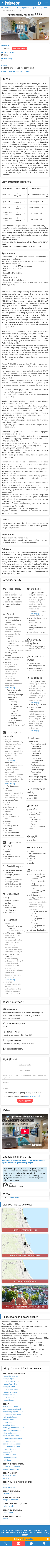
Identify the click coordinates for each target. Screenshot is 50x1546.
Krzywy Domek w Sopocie (25, 1281)
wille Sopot (7, 1460)
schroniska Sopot (9, 1454)
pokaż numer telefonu (20, 48)
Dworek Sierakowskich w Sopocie (25, 1255)
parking (6, 1478)
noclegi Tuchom (9, 1386)
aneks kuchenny (9, 1487)
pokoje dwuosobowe (11, 1469)
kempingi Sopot (9, 1425)
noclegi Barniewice (10, 1376)
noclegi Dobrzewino (10, 1389)
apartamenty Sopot (10, 1406)
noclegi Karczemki (10, 1392)
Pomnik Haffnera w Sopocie (25, 1230)
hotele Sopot (8, 1422)
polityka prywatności (11, 1532)
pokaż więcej (10, 688)
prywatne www (13, 1197)
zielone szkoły (8, 1506)
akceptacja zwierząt (10, 1475)
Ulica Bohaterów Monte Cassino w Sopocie (25, 1307)
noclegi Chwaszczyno (11, 1381)
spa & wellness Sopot (11, 1436)
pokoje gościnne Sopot (11, 1444)
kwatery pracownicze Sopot (13, 1428)
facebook (8, 1530)
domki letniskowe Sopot (12, 1414)
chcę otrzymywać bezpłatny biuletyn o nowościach (23, 1092)
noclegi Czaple (8, 1400)
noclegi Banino (9, 1395)
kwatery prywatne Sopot (12, 1430)
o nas (25, 1532)
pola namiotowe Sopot (11, 1446)
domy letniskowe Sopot (12, 1409)
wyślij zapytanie (25, 1100)
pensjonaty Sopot (9, 1441)
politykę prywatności (33, 1096)
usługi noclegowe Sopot (12, 1457)
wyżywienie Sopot (10, 1417)
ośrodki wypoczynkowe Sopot (14, 1438)
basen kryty (7, 1493)
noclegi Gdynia (9, 1378)
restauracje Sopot (10, 1449)
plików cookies (27, 1539)
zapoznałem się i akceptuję (22, 1096)
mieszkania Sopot (10, 1433)
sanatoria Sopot (9, 1452)
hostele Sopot (8, 1420)
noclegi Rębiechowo (10, 1384)
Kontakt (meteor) (23, 1530)
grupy (5, 1519)
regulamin (37, 1530)
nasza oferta (36, 1532)
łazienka (6, 1484)
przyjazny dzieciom (10, 1500)
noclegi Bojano (8, 1397)
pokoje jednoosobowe (11, 1466)
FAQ (45, 1530)
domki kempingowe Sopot (13, 1412)
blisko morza (8, 1512)
